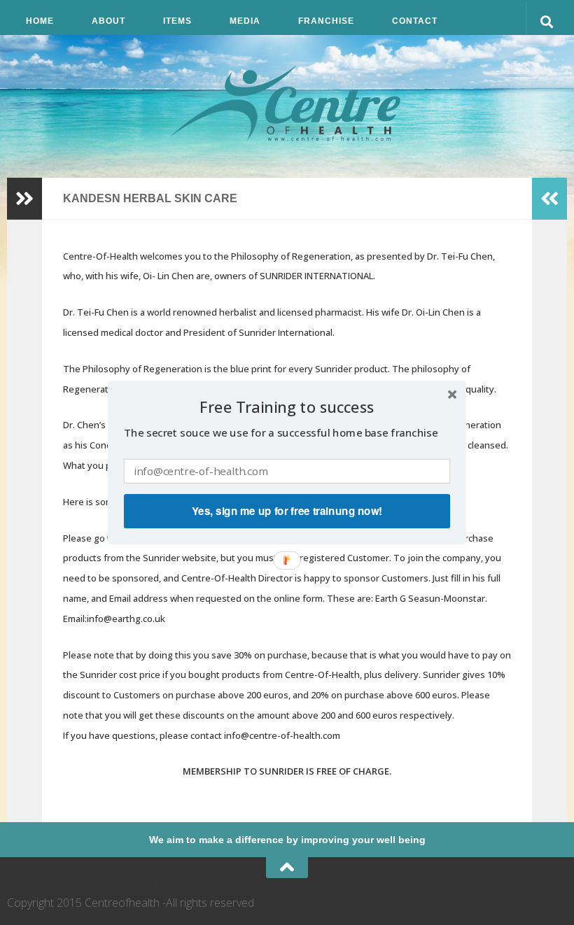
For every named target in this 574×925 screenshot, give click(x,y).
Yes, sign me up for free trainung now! (287, 510)
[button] (287, 407)
